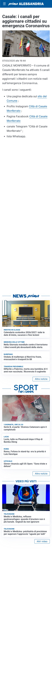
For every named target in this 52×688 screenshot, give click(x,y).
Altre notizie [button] (41, 379)
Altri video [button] (42, 541)
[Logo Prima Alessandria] (26, 4)
